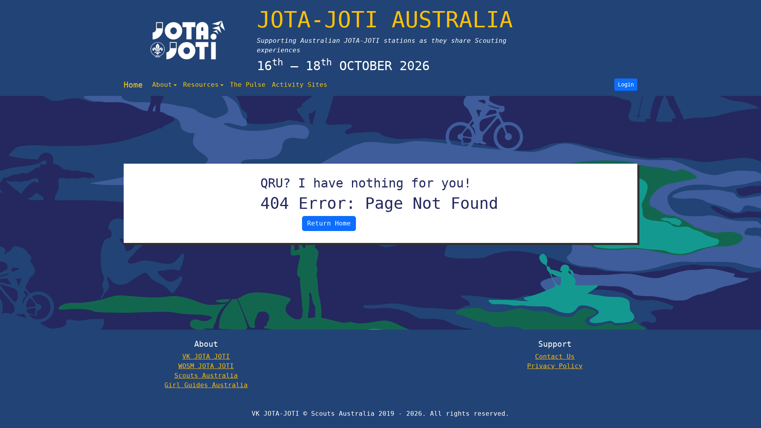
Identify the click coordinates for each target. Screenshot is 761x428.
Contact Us (555, 356)
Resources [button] (201, 84)
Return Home (329, 223)
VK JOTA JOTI (206, 356)
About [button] (162, 84)
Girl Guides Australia (206, 385)
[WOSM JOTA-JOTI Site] (188, 40)
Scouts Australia (206, 375)
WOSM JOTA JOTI (206, 366)
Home (133, 85)
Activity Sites (299, 84)
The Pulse (248, 84)
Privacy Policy (555, 366)
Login (626, 84)
